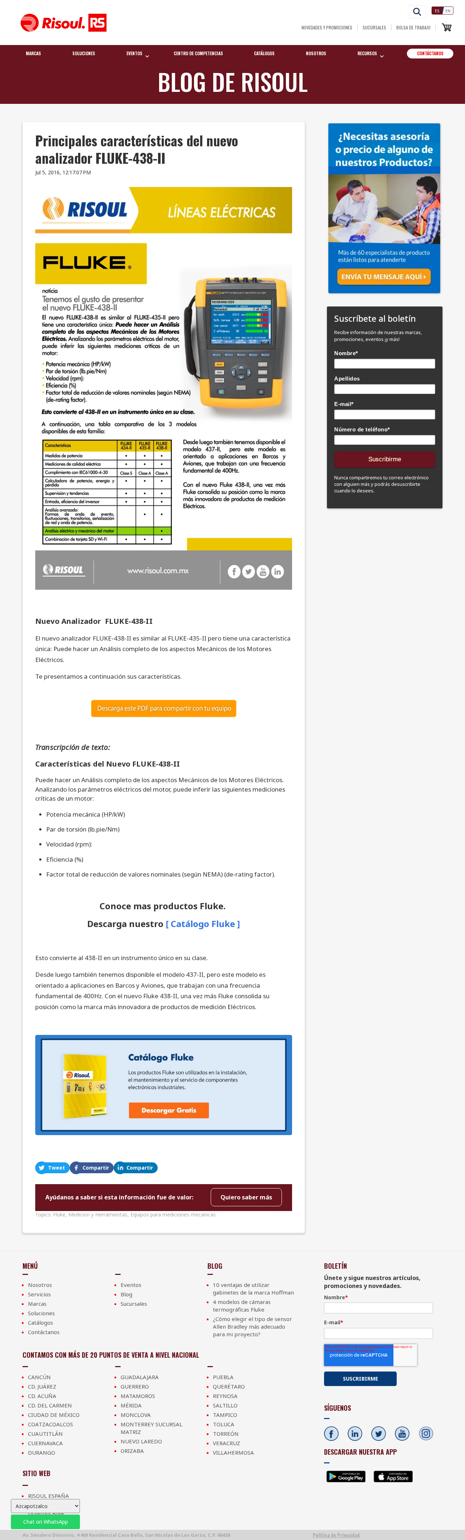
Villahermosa (233, 1452)
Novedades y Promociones (327, 27)
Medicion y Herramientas (98, 1214)
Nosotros (316, 53)
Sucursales (374, 27)
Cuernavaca (45, 1443)
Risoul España (48, 1495)
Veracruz (226, 1443)
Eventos (131, 1284)
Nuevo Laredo (141, 1441)
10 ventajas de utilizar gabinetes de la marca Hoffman (253, 1288)
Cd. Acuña (42, 1395)
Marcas (33, 53)
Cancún (39, 1377)
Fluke (59, 1214)
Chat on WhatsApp (45, 1521)
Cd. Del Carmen (50, 1405)
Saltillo (225, 1405)
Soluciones (83, 53)
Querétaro (229, 1386)
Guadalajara (140, 1377)
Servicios (39, 1294)
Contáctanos (430, 53)
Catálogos (264, 53)
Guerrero (135, 1386)
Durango (41, 1452)
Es (437, 10)
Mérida (131, 1405)
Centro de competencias (198, 53)
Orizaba (132, 1450)
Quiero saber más (246, 1197)
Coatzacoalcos (50, 1424)
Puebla (223, 1377)
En (447, 10)
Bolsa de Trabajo (413, 27)
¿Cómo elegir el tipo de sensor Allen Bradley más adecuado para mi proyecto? (252, 1326)
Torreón (226, 1433)
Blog (126, 1294)
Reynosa (225, 1395)
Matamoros (138, 1395)
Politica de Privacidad (336, 1535)
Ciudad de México (54, 1414)
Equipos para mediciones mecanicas (173, 1214)
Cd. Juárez (42, 1386)
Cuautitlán (45, 1433)
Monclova (136, 1414)
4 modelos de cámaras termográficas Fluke (242, 1305)
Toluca (223, 1424)
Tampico (225, 1414)
